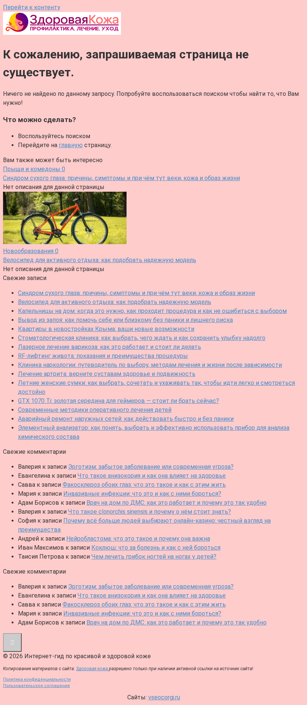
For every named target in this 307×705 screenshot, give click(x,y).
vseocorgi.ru (164, 697)
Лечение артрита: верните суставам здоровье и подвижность (106, 373)
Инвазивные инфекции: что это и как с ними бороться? (142, 493)
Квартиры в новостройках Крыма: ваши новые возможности (106, 328)
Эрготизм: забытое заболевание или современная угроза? (151, 466)
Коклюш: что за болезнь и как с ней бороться (156, 547)
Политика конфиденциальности (37, 679)
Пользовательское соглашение (36, 685)
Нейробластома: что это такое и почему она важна (138, 538)
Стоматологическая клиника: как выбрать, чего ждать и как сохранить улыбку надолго (141, 337)
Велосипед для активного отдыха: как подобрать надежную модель (114, 302)
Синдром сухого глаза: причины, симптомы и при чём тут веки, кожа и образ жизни (136, 293)
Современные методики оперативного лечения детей (94, 409)
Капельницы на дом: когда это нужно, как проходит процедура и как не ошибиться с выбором (152, 310)
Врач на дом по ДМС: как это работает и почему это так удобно (176, 502)
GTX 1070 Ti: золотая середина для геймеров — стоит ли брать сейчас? (118, 400)
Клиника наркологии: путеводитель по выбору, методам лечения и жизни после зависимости (150, 364)
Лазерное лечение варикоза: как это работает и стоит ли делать (109, 346)
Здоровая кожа (92, 668)
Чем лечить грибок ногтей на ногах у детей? (153, 556)
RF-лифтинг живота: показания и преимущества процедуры (103, 355)
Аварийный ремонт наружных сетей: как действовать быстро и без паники (126, 418)
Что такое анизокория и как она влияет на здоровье (151, 475)
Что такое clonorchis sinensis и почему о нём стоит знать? (149, 511)
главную (71, 145)
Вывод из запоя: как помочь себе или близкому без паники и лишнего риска (125, 319)
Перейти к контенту (31, 7)
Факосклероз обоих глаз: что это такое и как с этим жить (144, 484)
